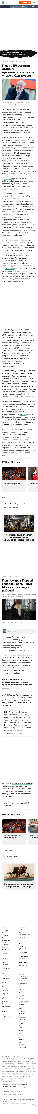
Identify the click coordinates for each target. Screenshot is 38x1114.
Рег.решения (22, 1011)
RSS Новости (23, 965)
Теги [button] (3, 498)
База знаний (5, 949)
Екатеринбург (6, 968)
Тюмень (4, 1004)
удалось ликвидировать (23, 697)
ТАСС (26, 699)
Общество (5, 61)
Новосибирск (6, 970)
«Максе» (8, 805)
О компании (22, 973)
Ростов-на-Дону (5, 998)
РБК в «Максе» (11, 462)
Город (4, 576)
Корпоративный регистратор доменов (22, 1002)
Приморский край (6, 1017)
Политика (5, 930)
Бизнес (4, 938)
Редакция (22, 980)
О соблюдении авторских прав (12, 1094)
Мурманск (5, 1014)
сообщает (6, 647)
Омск (3, 973)
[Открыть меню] (34, 2)
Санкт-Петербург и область (6, 963)
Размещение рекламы (22, 984)
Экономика (5, 933)
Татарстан (5, 1001)
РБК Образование (6, 952)
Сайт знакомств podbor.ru (22, 1017)
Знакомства (22, 1013)
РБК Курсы (21, 1026)
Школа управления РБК (22, 1031)
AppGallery (22, 1047)
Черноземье (6, 1006)
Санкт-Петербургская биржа (15, 1085)
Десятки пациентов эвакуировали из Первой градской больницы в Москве (17, 682)
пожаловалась (21, 391)
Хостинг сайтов (21, 1007)
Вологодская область (6, 979)
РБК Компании (22, 1022)
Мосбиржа (20, 1084)
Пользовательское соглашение (12, 1096)
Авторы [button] (4, 850)
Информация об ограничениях (12, 1091)
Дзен (20, 939)
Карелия (4, 1011)
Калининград (6, 982)
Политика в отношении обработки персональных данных (18, 1100)
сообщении (9, 178)
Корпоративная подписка (23, 957)
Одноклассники (23, 934)
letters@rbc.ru (19, 1078)
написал (31, 370)
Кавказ (4, 1009)
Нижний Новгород (5, 989)
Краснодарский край (6, 985)
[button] (19, 54)
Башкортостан (6, 975)
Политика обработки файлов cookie (14, 1103)
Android (21, 1044)
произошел (22, 250)
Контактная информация (22, 977)
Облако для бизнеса (21, 996)
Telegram (22, 937)
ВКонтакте (22, 932)
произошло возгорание (22, 783)
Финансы (5, 944)
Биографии (5, 947)
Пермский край (5, 994)
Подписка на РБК (23, 953)
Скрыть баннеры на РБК (22, 948)
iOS (20, 1042)
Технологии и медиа (6, 941)
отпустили (9, 268)
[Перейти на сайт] (19, 54)
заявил (23, 414)
